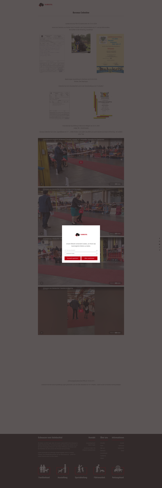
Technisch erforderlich (70, 250)
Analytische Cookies (70, 253)
